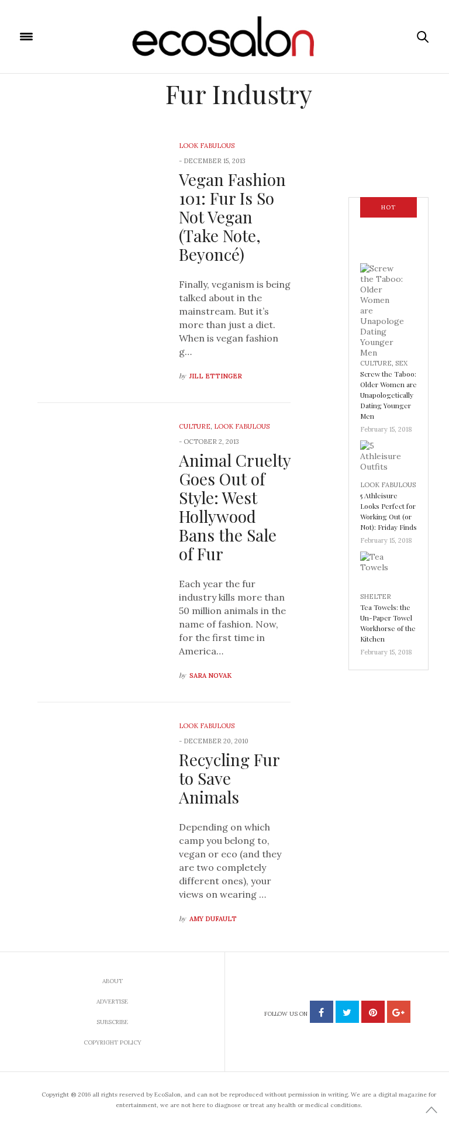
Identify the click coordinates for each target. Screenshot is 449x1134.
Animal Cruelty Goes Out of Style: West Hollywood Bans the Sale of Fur (235, 506)
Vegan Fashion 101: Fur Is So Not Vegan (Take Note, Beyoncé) (232, 216)
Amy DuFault (213, 919)
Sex (401, 363)
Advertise (112, 1001)
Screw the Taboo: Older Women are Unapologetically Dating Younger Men (388, 394)
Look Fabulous (206, 146)
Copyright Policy (112, 1042)
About (112, 981)
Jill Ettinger (215, 376)
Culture (194, 426)
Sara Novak (210, 675)
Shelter (375, 596)
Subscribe (112, 1022)
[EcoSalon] (225, 36)
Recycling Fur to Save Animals (229, 778)
